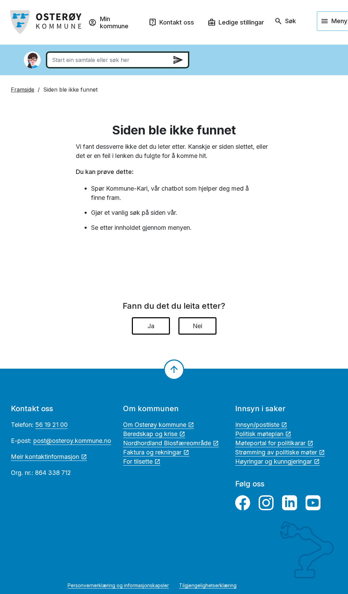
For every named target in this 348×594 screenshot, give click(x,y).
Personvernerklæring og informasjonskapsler (118, 585)
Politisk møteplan (259, 433)
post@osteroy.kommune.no (72, 440)
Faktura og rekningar (152, 452)
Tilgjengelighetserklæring (208, 585)
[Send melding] (178, 60)
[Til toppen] (174, 369)
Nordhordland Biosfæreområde (167, 443)
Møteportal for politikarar (270, 443)
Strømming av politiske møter (276, 452)
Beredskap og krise (150, 433)
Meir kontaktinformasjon (45, 456)
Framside (22, 89)
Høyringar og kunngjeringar (273, 461)
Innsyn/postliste (257, 424)
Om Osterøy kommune (154, 424)
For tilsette (138, 461)
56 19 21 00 (51, 424)
